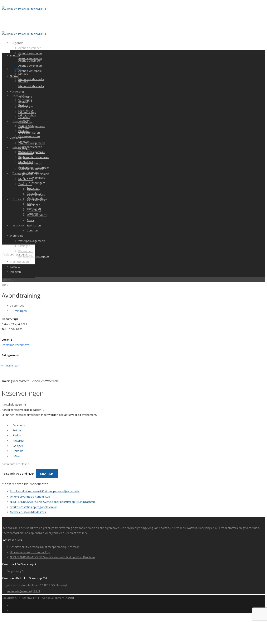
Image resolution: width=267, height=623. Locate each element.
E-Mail (16, 456)
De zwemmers (36, 177)
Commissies (26, 107)
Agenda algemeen (30, 48)
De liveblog (34, 210)
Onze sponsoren (29, 132)
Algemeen (33, 189)
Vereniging (17, 91)
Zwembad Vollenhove (15, 345)
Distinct (69, 598)
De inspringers (36, 183)
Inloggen (19, 225)
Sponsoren (34, 225)
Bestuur (23, 102)
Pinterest (18, 440)
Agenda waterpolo (30, 71)
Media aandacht (37, 215)
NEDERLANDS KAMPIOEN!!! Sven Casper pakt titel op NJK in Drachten (52, 502)
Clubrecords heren (30, 147)
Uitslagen (24, 148)
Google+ (17, 446)
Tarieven (24, 117)
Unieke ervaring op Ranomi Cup (30, 496)
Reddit (16, 435)
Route (30, 220)
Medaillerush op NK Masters (28, 512)
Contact (18, 199)
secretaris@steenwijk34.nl (23, 591)
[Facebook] (11, 606)
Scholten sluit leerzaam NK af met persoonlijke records (44, 491)
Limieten (23, 158)
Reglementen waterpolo (33, 256)
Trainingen (33, 205)
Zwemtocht (25, 184)
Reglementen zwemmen (33, 157)
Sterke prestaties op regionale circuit (33, 507)
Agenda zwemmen (30, 53)
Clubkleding (25, 122)
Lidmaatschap (27, 112)
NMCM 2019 (25, 179)
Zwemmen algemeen (31, 126)
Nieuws (17, 69)
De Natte (23, 127)
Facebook (18, 425)
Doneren (32, 230)
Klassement (25, 136)
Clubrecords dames (30, 169)
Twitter (16, 430)
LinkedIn (17, 451)
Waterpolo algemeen (31, 241)
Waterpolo (16, 236)
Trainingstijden (19, 261)
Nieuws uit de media (31, 79)
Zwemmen (16, 138)
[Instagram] (11, 611)
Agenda (18, 42)
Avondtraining (21, 295)
